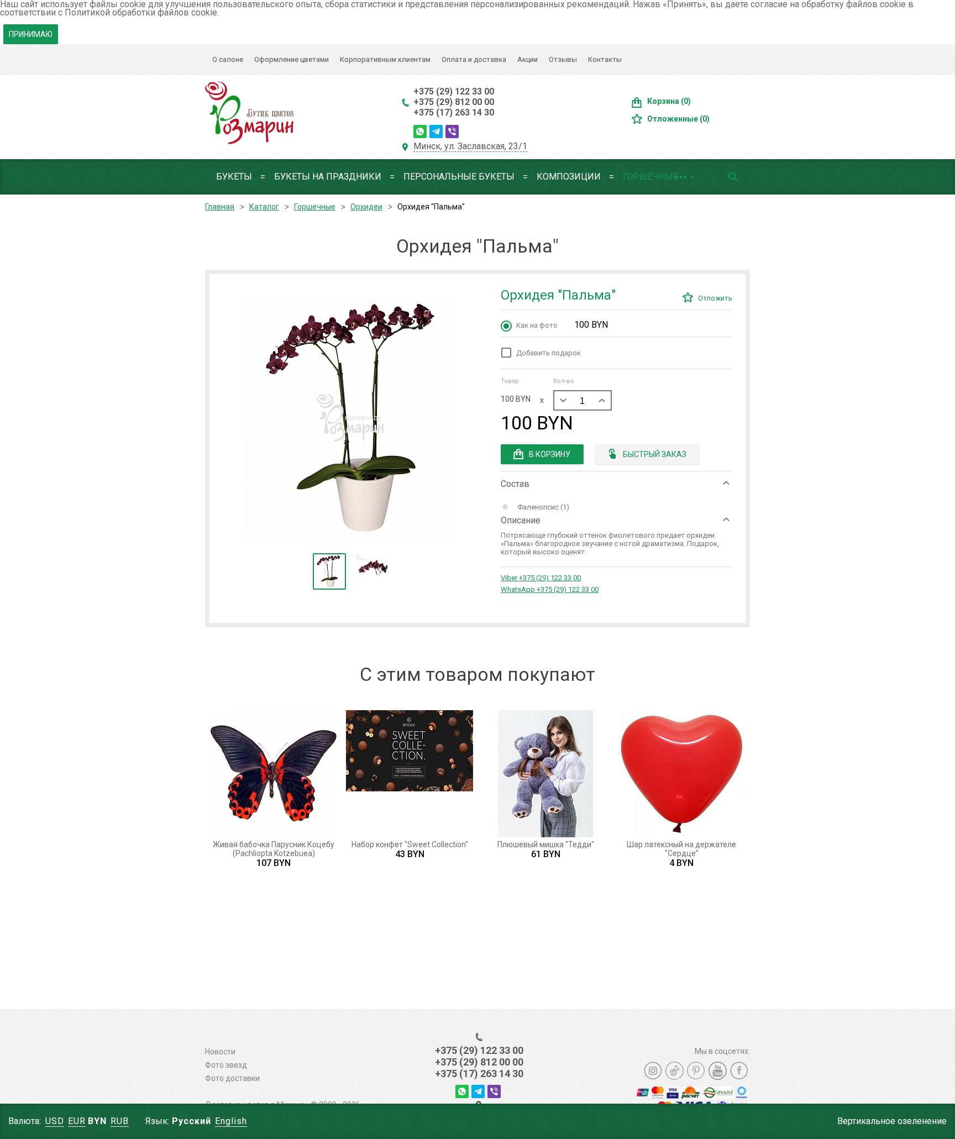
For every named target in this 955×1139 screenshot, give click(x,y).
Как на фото (562, 324)
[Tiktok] (674, 1071)
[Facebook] (739, 1071)
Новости (220, 1051)
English (231, 1121)
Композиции (569, 176)
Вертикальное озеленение (892, 1121)
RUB (120, 1121)
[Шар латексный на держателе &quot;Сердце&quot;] (681, 773)
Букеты (234, 176)
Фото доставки (232, 1078)
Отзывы (563, 59)
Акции (527, 59)
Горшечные (650, 176)
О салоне (227, 59)
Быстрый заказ (654, 454)
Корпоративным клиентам (385, 59)
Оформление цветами (291, 59)
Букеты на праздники (327, 176)
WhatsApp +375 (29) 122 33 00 (550, 589)
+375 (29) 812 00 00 (453, 102)
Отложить (715, 298)
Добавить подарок (548, 353)
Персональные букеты (459, 176)
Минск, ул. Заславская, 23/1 (470, 146)
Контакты (605, 59)
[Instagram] (653, 1071)
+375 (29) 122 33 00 (453, 91)
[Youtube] (718, 1071)
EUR (77, 1121)
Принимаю (31, 34)
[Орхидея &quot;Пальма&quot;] (350, 417)
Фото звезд (226, 1065)
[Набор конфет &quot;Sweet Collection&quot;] (409, 773)
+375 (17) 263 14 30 (453, 112)
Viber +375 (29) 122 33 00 (541, 578)
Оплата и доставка (474, 59)
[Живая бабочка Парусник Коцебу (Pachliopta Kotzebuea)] (273, 773)
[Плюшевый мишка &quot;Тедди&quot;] (545, 773)
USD (54, 1121)
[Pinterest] (696, 1071)
